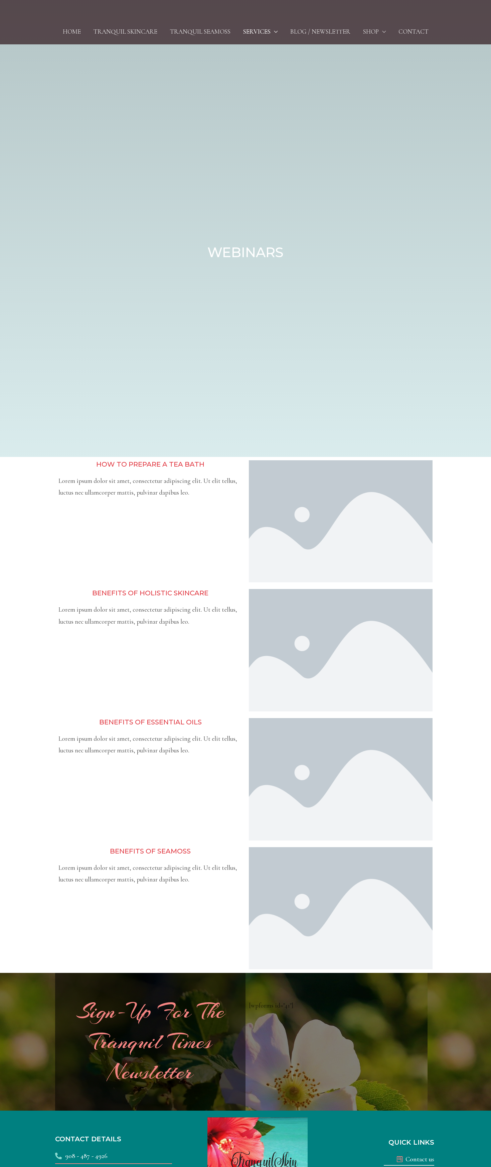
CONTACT (413, 31)
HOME (72, 31)
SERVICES (257, 31)
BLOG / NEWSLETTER (320, 31)
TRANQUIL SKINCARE (125, 31)
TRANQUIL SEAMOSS (200, 31)
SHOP (371, 31)
